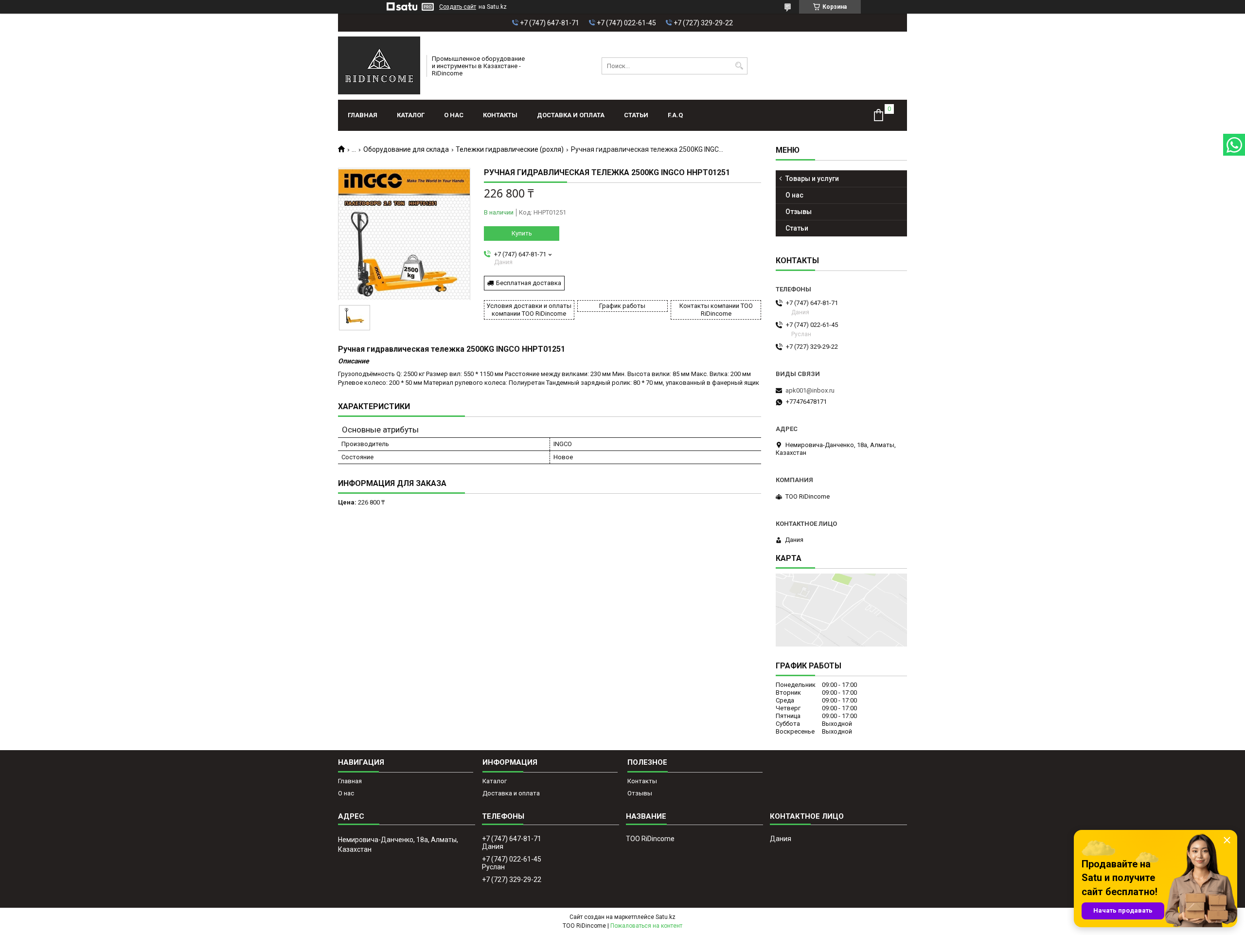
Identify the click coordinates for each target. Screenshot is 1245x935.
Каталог (411, 115)
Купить (522, 233)
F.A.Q (675, 115)
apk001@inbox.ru (810, 390)
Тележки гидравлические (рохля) (510, 149)
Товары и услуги (812, 178)
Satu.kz (666, 917)
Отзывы (798, 212)
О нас (453, 115)
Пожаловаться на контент (646, 925)
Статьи (636, 115)
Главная (362, 115)
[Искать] (738, 65)
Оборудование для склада (406, 149)
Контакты (500, 115)
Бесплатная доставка (528, 283)
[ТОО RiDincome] (379, 65)
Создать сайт (457, 6)
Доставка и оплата (571, 115)
